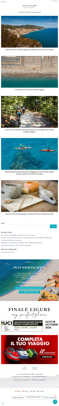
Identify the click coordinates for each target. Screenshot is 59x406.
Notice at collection (18, 394)
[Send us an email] (55, 1)
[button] (3, 2)
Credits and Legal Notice (38, 377)
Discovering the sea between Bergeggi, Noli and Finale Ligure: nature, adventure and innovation (29, 173)
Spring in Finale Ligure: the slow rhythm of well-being (16, 245)
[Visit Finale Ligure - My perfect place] (29, 6)
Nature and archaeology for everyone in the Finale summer (29, 214)
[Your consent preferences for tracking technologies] (2, 403)
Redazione (37, 12)
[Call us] (57, 1)
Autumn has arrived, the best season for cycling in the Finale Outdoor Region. (29, 131)
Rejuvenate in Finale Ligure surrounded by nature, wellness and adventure (21, 243)
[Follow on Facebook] (51, 1)
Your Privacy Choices (33, 394)
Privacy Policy (18, 377)
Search (3, 223)
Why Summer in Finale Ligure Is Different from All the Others (29, 50)
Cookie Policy (26, 377)
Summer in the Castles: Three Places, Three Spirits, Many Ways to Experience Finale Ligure (26, 238)
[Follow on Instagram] (53, 1)
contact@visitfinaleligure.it (38, 373)
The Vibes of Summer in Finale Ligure (29, 90)
